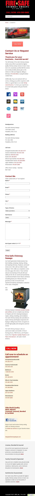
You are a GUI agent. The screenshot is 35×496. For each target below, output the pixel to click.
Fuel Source (8, 214)
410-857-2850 (16, 164)
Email (7, 187)
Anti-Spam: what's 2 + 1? (13, 243)
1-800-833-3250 (9, 372)
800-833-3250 (14, 154)
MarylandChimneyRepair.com (13, 437)
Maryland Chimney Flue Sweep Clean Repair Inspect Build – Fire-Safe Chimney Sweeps (17, 4)
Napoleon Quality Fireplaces (19, 335)
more (22, 454)
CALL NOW (17, 44)
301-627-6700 (18, 162)
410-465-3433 (20, 158)
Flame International (10, 337)
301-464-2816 (13, 156)
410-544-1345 (20, 152)
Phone (7, 194)
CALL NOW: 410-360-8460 (17, 12)
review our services (12, 428)
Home (6, 22)
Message (8, 221)
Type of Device (9, 208)
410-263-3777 (22, 151)
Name (7, 180)
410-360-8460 (14, 74)
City (7, 201)
